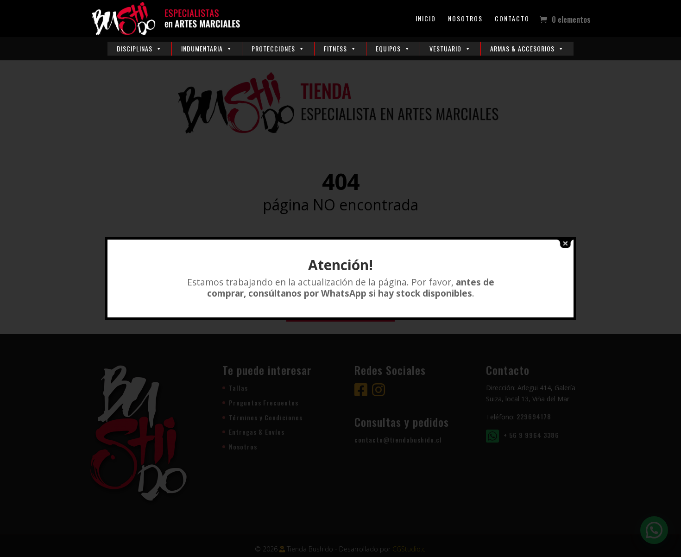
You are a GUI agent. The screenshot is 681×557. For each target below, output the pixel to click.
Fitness (335, 48)
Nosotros (465, 19)
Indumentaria (202, 48)
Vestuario (445, 48)
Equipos (388, 48)
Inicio (426, 19)
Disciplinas (134, 48)
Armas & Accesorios (522, 48)
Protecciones (273, 48)
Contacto (512, 19)
